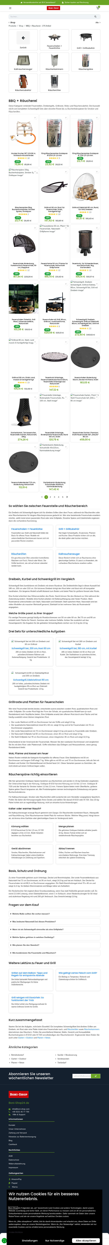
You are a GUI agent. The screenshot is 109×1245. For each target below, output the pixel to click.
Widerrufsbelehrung (17, 1164)
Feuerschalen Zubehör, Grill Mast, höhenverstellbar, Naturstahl (23, 321)
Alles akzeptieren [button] (86, 1240)
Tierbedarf (61, 1063)
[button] (35, 118)
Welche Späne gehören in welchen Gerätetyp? (33, 937)
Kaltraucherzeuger (69, 554)
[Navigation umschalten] (10, 8)
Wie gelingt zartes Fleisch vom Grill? (78, 972)
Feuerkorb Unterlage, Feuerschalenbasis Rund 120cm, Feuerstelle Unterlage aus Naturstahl (54, 380)
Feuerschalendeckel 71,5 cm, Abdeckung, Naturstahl (23, 483)
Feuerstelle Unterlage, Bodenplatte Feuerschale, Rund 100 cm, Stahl (54, 435)
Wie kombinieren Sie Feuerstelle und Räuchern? (34, 953)
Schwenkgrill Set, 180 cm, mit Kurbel (78, 648)
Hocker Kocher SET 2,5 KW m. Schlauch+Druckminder (23, 154)
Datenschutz (14, 1160)
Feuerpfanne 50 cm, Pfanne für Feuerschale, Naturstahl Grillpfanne (54, 265)
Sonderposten (63, 1059)
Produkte (12, 26)
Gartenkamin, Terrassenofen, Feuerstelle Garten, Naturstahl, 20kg (23, 435)
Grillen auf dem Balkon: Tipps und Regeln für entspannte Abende (29, 974)
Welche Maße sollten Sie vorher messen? (31, 914)
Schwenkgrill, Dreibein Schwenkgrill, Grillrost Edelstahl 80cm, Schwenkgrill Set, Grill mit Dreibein (85, 322)
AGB (11, 1156)
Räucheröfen (18, 554)
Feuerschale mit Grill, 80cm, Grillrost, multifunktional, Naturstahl (54, 321)
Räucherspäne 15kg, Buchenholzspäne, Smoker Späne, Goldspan (23, 209)
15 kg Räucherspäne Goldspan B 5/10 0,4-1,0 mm (54, 154)
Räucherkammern (91, 1029)
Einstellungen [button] (30, 1240)
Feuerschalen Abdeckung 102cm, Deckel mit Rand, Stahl (85, 379)
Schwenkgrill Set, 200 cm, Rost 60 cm (31, 648)
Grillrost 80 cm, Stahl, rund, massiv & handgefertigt (23, 379)
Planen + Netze (43, 1038)
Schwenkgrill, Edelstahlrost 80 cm (31, 679)
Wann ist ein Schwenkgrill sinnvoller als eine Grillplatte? (38, 929)
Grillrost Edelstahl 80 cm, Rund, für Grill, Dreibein (85, 208)
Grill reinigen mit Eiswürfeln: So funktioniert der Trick (27, 999)
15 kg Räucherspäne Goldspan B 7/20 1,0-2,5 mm (85, 154)
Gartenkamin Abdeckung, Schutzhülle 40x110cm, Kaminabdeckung (54, 484)
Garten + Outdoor (25, 1038)
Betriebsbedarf (17, 1055)
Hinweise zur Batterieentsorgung (23, 1137)
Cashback (13, 1144)
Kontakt (12, 1125)
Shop (21, 26)
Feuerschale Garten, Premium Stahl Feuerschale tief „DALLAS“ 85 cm (85, 435)
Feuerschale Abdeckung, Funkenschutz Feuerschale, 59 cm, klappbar (23, 265)
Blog (10, 1140)
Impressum (13, 1167)
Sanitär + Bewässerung (67, 1055)
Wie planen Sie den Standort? (25, 945)
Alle (97, 22)
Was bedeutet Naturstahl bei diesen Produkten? (34, 922)
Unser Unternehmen (17, 1129)
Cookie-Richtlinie (16, 1232)
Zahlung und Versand (18, 1133)
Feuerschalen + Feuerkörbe (27, 529)
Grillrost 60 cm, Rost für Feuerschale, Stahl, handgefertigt (54, 209)
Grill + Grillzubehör (69, 529)
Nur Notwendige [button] (54, 1240)
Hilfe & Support (19, 1115)
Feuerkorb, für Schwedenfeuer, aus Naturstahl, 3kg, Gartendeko (85, 265)
